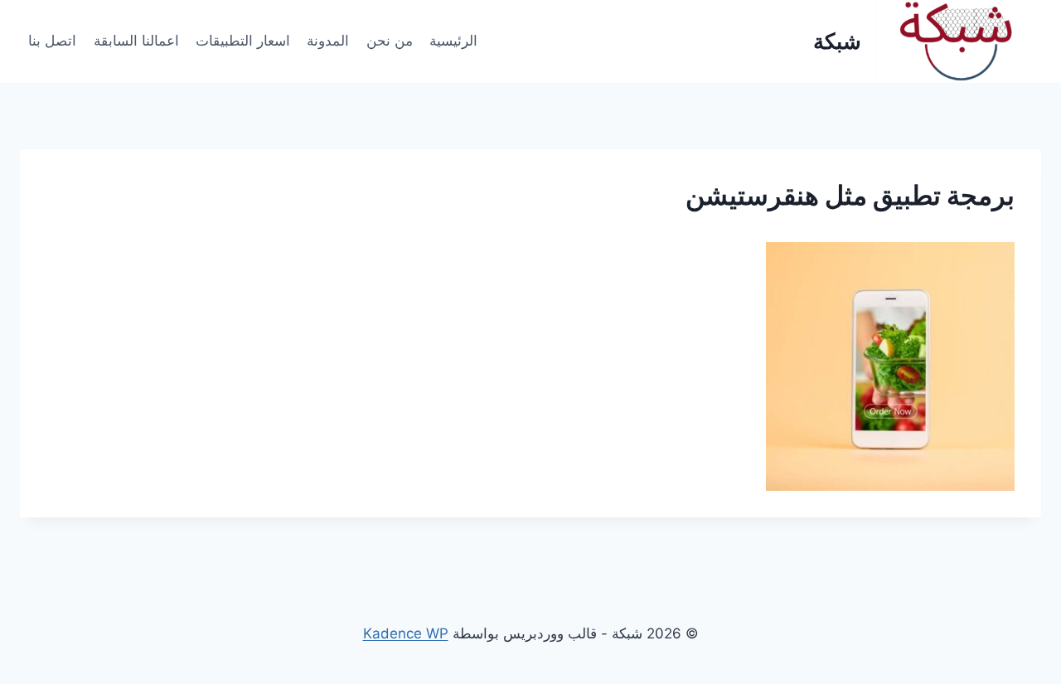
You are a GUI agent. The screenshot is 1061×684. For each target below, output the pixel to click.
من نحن (389, 40)
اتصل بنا (52, 40)
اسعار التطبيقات (243, 40)
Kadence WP (405, 633)
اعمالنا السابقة (136, 40)
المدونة (328, 40)
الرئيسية (453, 40)
